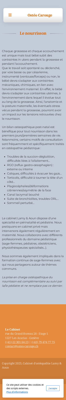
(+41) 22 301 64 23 (17, 342)
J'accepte (53, 388)
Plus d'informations (17, 391)
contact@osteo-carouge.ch (21, 346)
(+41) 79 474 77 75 (43, 342)
